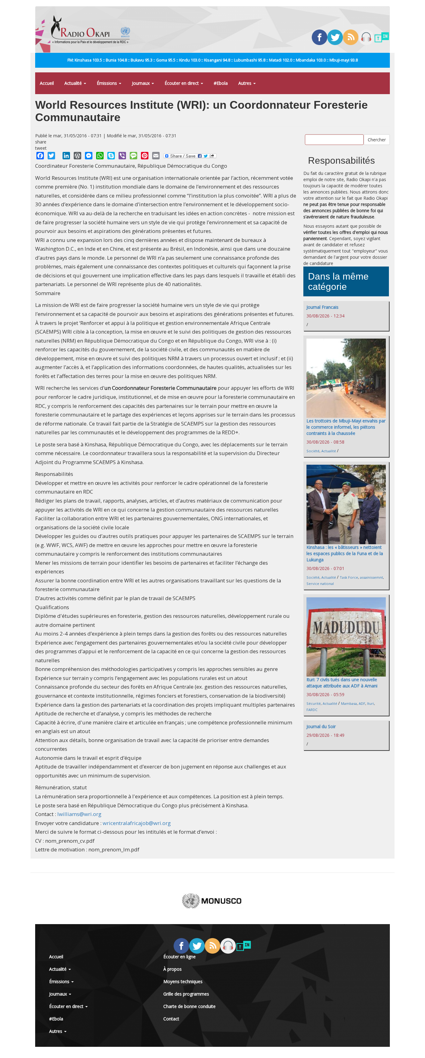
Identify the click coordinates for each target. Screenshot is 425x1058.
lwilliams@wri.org (79, 814)
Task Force (349, 577)
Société (313, 451)
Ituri (370, 703)
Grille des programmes (186, 994)
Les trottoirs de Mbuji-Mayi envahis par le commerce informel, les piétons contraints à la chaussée (345, 427)
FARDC (311, 709)
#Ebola (221, 83)
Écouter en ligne (179, 957)
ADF (362, 703)
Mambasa (349, 703)
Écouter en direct (182, 83)
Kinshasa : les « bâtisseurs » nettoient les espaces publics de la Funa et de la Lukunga (344, 553)
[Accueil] (93, 29)
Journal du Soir (321, 726)
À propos (172, 969)
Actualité (73, 83)
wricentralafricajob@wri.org (137, 823)
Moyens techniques (183, 981)
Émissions (107, 83)
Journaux (141, 83)
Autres (245, 83)
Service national (320, 583)
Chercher (377, 139)
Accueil (47, 83)
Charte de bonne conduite (189, 1006)
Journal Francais (322, 307)
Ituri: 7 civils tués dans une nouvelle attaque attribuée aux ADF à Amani (341, 683)
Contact (171, 1019)
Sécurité (313, 703)
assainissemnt (371, 577)
